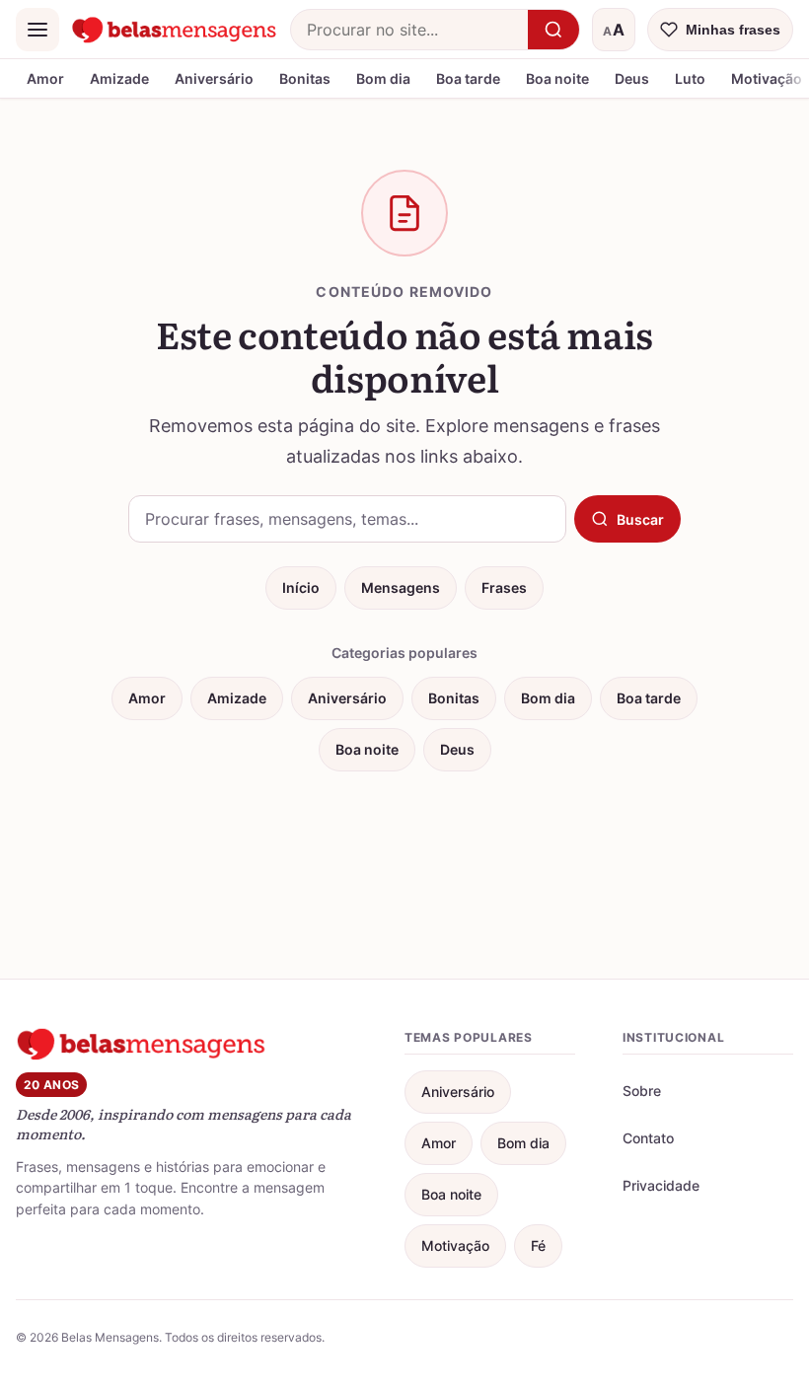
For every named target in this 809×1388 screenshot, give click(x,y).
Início (301, 587)
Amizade (119, 78)
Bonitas (305, 78)
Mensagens (400, 587)
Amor (45, 78)
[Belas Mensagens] (174, 29)
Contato (648, 1138)
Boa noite (557, 78)
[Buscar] (553, 29)
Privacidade (661, 1185)
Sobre (642, 1090)
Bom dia (383, 78)
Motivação (455, 1245)
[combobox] (409, 29)
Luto (690, 78)
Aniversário (214, 78)
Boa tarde (468, 78)
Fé (538, 1245)
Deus (632, 78)
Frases (504, 587)
